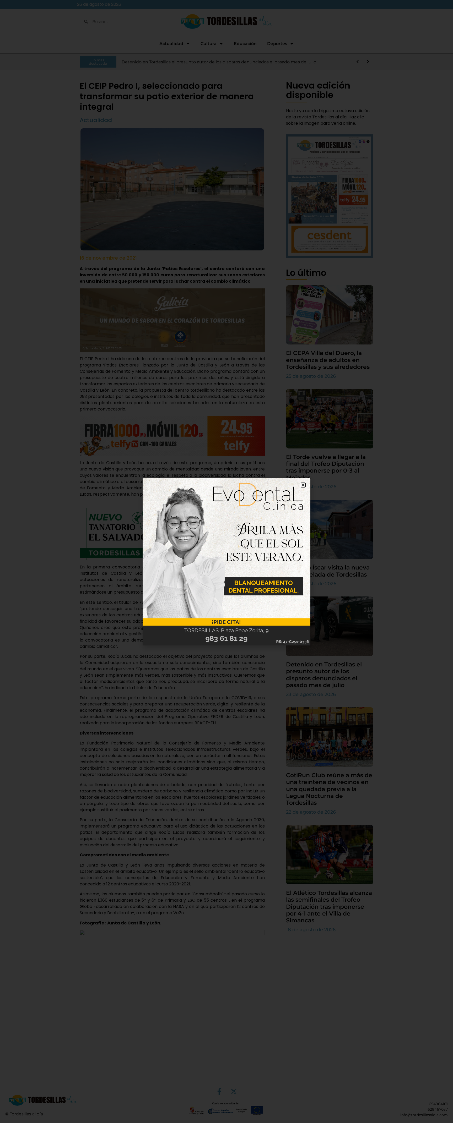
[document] (226, 561)
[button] (303, 485)
